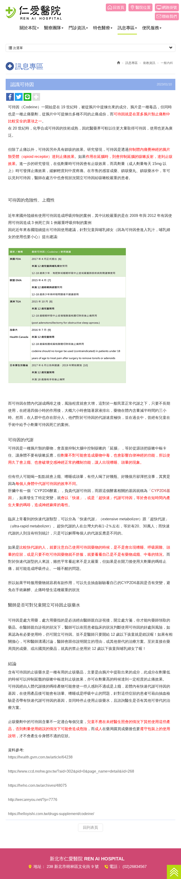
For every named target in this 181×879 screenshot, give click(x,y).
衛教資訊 (149, 63)
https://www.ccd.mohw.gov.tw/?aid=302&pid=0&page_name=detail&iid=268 (71, 771)
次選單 (17, 48)
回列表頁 (90, 827)
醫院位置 (143, 7)
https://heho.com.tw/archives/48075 (37, 785)
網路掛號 (169, 7)
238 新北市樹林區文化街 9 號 (73, 866)
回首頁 (118, 7)
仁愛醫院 (34, 12)
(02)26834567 (135, 866)
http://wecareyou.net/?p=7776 (32, 800)
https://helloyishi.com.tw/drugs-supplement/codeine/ (51, 814)
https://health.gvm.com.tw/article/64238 (40, 757)
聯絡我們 (169, 16)
